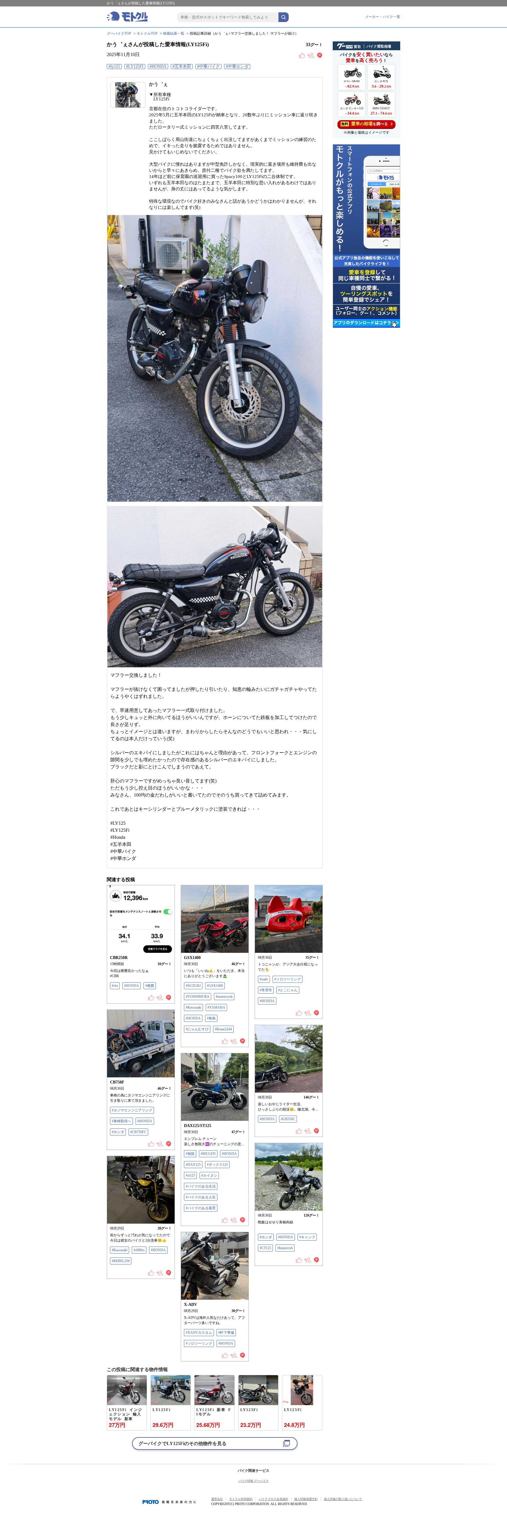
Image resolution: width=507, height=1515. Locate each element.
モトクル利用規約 (241, 1499)
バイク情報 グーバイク (254, 1480)
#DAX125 (193, 1165)
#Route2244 (223, 1029)
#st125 (190, 1175)
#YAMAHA (216, 1007)
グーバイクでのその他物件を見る (182, 1443)
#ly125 (114, 66)
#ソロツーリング (287, 979)
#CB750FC (138, 1132)
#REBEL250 (121, 1261)
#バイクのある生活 (201, 1186)
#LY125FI (134, 66)
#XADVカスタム (199, 1333)
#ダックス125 (217, 1165)
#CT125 (265, 1248)
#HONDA (158, 66)
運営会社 (217, 1499)
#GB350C (288, 1119)
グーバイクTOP (119, 33)
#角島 (211, 1018)
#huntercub (285, 1248)
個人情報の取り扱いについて (343, 1499)
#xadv (264, 979)
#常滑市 (266, 990)
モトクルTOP (147, 33)
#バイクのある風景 (201, 1208)
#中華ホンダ (237, 66)
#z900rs (139, 1250)
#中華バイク (208, 66)
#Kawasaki (193, 1007)
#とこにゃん (288, 990)
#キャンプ (307, 1237)
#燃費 (149, 986)
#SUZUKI (193, 986)
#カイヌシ (209, 1175)
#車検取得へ (121, 1121)
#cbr (115, 986)
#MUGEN (208, 1154)
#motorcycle (224, 997)
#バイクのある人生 (201, 1197)
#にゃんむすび (197, 1029)
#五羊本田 (182, 66)
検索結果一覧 (173, 33)
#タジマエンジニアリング (132, 1110)
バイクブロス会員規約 (273, 1499)
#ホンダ (118, 1132)
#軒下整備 (226, 1333)
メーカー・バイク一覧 (382, 17)
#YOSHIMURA (197, 997)
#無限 (190, 1154)
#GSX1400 (215, 986)
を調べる (364, 123)
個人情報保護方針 (306, 1499)
